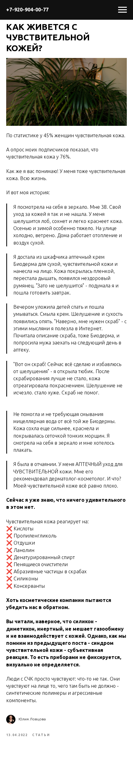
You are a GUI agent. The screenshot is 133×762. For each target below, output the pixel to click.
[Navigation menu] (122, 10)
